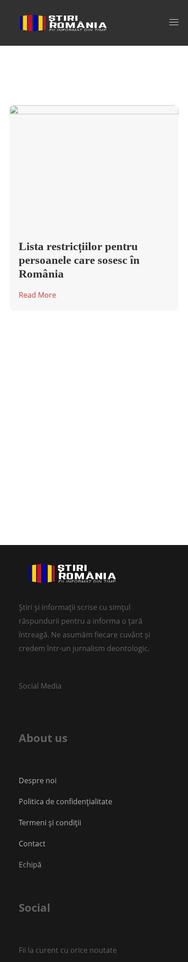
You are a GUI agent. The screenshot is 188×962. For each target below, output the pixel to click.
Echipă (30, 865)
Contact (33, 844)
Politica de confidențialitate (65, 801)
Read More (37, 295)
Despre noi (38, 780)
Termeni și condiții (50, 823)
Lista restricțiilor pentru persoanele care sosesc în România (79, 260)
